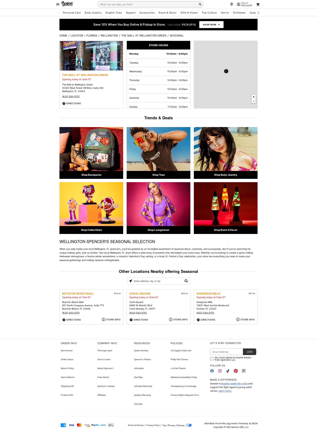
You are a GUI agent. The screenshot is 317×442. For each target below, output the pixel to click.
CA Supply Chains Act (181, 350)
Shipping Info (67, 386)
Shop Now (209, 24)
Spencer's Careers (106, 386)
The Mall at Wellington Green (143, 35)
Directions (73, 103)
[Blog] (244, 371)
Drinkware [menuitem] (239, 12)
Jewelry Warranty (142, 394)
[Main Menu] (58, 4)
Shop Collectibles (91, 229)
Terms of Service (136, 425)
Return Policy (67, 368)
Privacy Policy (153, 425)
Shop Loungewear (158, 229)
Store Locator (104, 359)
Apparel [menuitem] (131, 12)
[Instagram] (220, 371)
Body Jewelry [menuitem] (93, 12)
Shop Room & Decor (225, 229)
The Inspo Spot (104, 350)
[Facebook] (212, 371)
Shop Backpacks (91, 174)
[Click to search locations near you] (130, 280)
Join (249, 351)
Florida (91, 35)
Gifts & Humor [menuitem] (189, 12)
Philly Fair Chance (179, 359)
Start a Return (67, 377)
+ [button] (254, 96)
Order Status (67, 359)
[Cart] (258, 4)
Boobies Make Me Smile (234, 383)
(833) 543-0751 (71, 96)
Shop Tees (158, 174)
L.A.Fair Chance (178, 368)
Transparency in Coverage (183, 386)
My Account (66, 350)
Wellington (109, 35)
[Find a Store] (232, 4)
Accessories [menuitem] (147, 12)
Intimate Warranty (143, 386)
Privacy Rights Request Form (185, 394)
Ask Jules (138, 403)
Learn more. (225, 390)
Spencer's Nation (142, 359)
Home (63, 35)
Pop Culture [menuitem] (209, 12)
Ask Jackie (139, 368)
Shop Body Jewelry (225, 174)
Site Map (138, 377)
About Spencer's (105, 368)
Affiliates (101, 394)
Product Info (67, 394)
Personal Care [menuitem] (72, 12)
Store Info (113, 319)
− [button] (254, 101)
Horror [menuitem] (225, 12)
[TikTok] (228, 371)
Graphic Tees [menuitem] (114, 12)
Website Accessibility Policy (184, 377)
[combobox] (150, 4)
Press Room (103, 377)
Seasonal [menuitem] (255, 12)
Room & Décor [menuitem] (167, 12)
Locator (77, 35)
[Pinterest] (236, 371)
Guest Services (141, 350)
